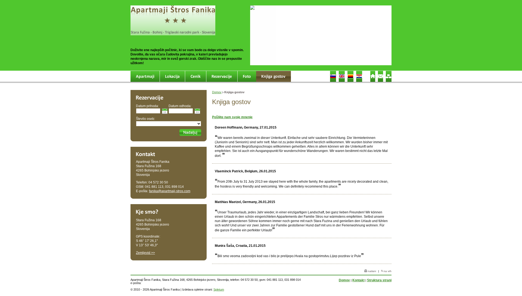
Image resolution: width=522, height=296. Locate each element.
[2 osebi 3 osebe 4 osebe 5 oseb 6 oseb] (168, 123)
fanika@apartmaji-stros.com (169, 191)
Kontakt (358, 280)
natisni (371, 271)
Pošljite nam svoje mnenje (232, 117)
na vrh (387, 271)
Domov (217, 92)
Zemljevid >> (145, 253)
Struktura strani (379, 280)
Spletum (218, 289)
